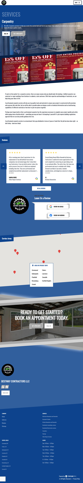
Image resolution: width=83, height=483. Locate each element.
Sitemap (4, 426)
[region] (41, 166)
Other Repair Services (47, 437)
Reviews (4, 423)
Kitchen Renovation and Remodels (49, 422)
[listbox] (41, 166)
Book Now (5, 393)
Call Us (6, 34)
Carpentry (44, 431)
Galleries (4, 420)
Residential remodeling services (49, 425)
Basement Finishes (46, 419)
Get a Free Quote (18, 34)
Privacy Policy (76, 479)
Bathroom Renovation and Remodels (50, 416)
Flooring (44, 434)
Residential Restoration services (49, 428)
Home (3, 417)
